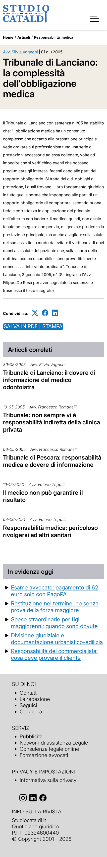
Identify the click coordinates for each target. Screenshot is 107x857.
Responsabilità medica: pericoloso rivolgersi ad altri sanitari (50, 531)
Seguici (28, 705)
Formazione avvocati (44, 755)
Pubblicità (31, 736)
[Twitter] (35, 312)
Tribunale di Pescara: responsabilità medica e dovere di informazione (52, 461)
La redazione (35, 699)
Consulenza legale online (49, 749)
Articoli (23, 37)
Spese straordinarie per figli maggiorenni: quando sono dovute (54, 622)
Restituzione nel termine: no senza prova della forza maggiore (55, 606)
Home (8, 37)
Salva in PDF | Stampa (33, 326)
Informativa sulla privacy (48, 780)
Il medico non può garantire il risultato (43, 496)
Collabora (31, 711)
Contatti (29, 693)
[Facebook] (45, 312)
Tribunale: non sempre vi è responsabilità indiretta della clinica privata (51, 422)
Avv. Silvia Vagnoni (20, 51)
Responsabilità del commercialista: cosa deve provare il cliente (54, 654)
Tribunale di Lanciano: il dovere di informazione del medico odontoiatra (49, 380)
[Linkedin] (55, 312)
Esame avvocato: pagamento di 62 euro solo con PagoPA (54, 590)
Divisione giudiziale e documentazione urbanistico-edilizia (57, 638)
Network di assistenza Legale (54, 743)
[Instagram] (23, 797)
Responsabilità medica (53, 37)
